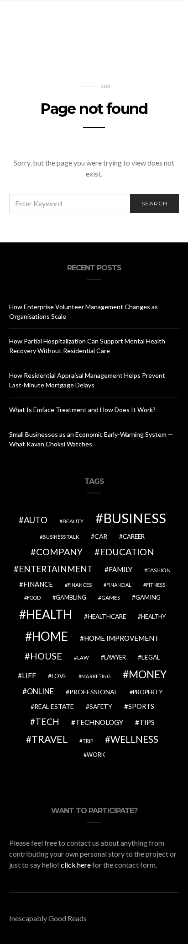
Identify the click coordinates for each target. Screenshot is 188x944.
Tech (47, 721)
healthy (153, 616)
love (59, 676)
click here (76, 864)
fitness (155, 585)
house (46, 655)
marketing (96, 676)
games (110, 597)
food (34, 598)
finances (80, 585)
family (120, 569)
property (147, 692)
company (59, 551)
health (49, 614)
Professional (93, 692)
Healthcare (107, 616)
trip (88, 741)
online (40, 691)
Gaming (148, 597)
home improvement (121, 638)
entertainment (56, 569)
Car (100, 536)
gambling (71, 597)
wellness (134, 739)
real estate (54, 706)
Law (83, 657)
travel (49, 739)
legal (150, 657)
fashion (159, 570)
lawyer (115, 657)
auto (35, 520)
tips (147, 722)
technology (99, 722)
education (127, 551)
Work (96, 754)
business (134, 518)
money (148, 674)
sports (141, 706)
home (50, 636)
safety (100, 706)
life (29, 675)
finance (38, 584)
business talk (60, 537)
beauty (73, 521)
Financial (118, 585)
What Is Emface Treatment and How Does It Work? (82, 409)
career (134, 536)
